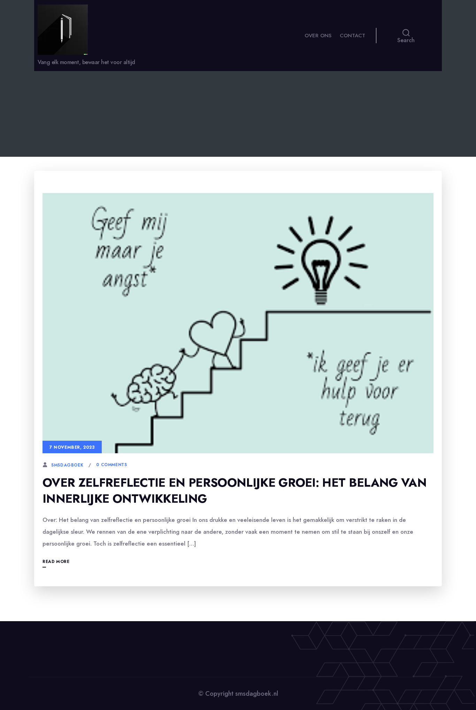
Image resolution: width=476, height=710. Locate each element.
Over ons (318, 35)
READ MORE (56, 561)
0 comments (111, 465)
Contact (352, 35)
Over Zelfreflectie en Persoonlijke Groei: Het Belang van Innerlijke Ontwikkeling (235, 490)
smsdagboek (67, 465)
